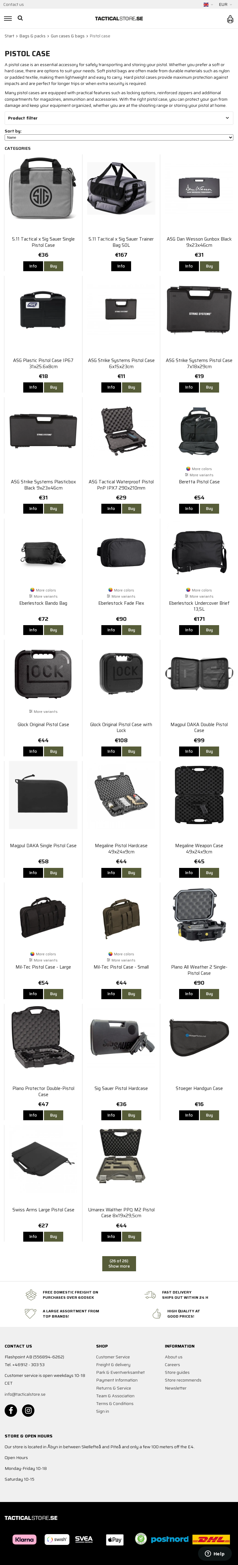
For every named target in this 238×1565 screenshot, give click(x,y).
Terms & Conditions (115, 1403)
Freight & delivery (113, 1364)
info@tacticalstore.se (25, 1394)
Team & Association (115, 1395)
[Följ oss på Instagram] (28, 1410)
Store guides (177, 1372)
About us (174, 1356)
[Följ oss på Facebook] (11, 1410)
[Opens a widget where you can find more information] (215, 1554)
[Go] (21, 18)
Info (33, 266)
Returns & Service (113, 1388)
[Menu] (7, 18)
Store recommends (183, 1380)
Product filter (22, 118)
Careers (172, 1364)
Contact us (13, 4)
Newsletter (176, 1388)
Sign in (102, 1411)
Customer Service (113, 1356)
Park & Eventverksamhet (120, 1372)
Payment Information (117, 1380)
